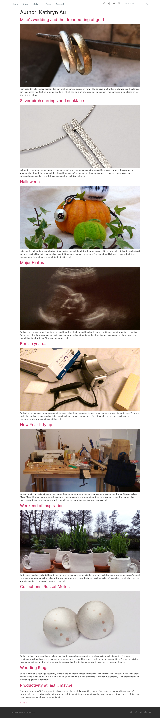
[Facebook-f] (136, 712)
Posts (48, 4)
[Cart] (147, 3)
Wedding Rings (34, 667)
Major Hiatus (32, 262)
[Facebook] (109, 3)
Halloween (30, 181)
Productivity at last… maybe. (47, 685)
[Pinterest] (119, 3)
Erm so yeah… (33, 343)
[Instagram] (104, 3)
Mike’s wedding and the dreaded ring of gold (62, 19)
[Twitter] (114, 3)
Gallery (36, 4)
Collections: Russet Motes (45, 586)
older (23, 702)
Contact (60, 4)
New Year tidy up (36, 424)
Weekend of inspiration (42, 505)
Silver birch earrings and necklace (52, 100)
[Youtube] (150, 712)
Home (15, 4)
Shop (25, 4)
